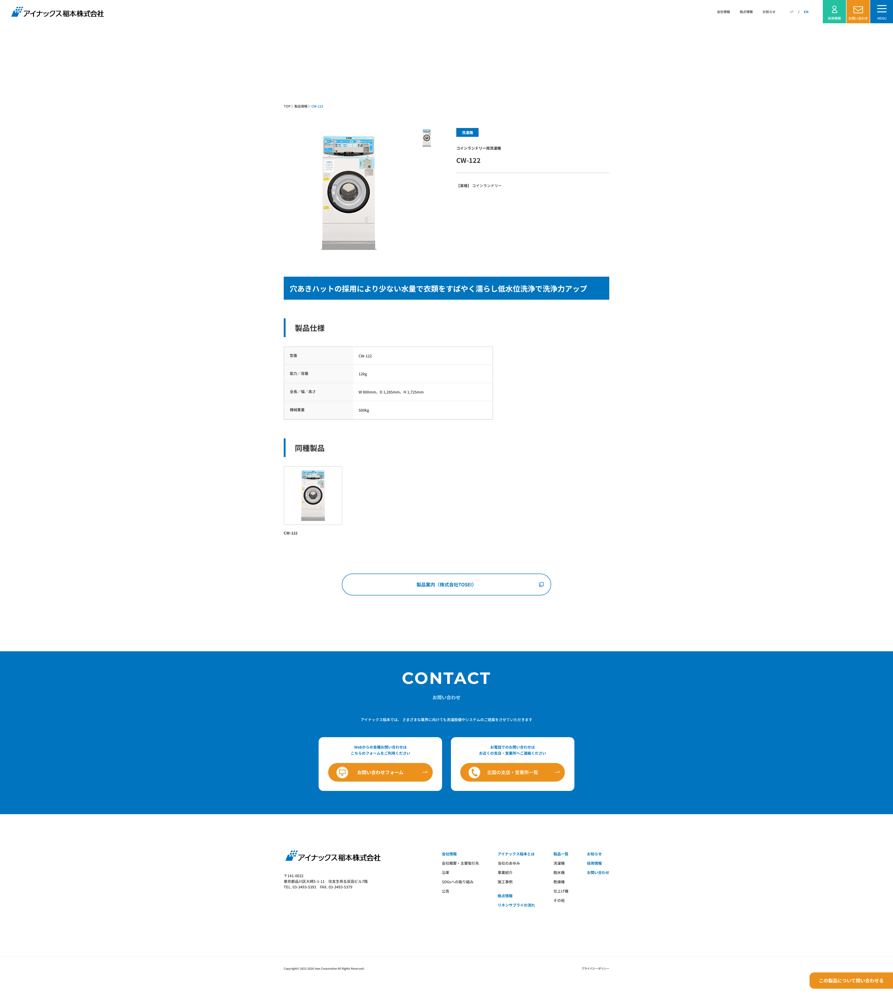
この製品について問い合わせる (851, 980)
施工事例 (505, 881)
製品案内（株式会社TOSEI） (446, 584)
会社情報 (723, 11)
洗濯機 (559, 863)
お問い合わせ (598, 872)
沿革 (445, 872)
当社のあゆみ (509, 863)
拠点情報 (746, 11)
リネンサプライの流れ (516, 905)
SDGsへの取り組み (457, 881)
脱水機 (559, 872)
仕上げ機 (560, 891)
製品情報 (300, 106)
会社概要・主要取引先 (460, 863)
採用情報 (594, 863)
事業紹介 (505, 872)
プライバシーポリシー (595, 968)
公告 (445, 891)
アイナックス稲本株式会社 (57, 11)
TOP (287, 106)
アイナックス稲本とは (516, 854)
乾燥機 (559, 881)
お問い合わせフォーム (380, 772)
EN (806, 11)
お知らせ (769, 11)
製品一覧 (560, 854)
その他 (559, 900)
